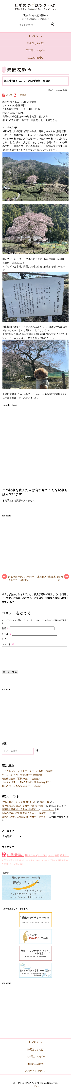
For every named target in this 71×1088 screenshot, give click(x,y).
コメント (8, 644)
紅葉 (10, 855)
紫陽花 (19, 855)
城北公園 (61, 860)
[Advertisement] (26, 538)
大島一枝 (44, 802)
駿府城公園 (18, 864)
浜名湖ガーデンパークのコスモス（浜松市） (21, 578)
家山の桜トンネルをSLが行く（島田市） (23, 786)
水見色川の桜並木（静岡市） (50, 578)
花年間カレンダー (35, 50)
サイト (5, 639)
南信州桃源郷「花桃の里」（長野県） (21, 778)
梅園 (57, 855)
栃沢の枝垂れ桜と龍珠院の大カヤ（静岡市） (25, 813)
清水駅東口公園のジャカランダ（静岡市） (24, 805)
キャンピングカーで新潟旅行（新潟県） (22, 775)
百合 (53, 860)
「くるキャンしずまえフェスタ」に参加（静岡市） (28, 771)
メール (7, 633)
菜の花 (22, 860)
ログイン (35, 1086)
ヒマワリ (42, 855)
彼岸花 (63, 855)
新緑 (10, 860)
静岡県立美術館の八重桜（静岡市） (20, 809)
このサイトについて (35, 1071)
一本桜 (21, 95)
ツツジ (51, 855)
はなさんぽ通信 (35, 57)
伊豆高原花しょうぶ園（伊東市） (19, 802)
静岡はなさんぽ (35, 43)
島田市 (9, 95)
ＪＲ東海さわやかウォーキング (38, 860)
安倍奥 (15, 860)
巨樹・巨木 (8, 864)
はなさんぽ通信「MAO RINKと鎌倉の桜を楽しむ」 (28, 782)
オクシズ (32, 855)
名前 (5, 628)
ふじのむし (48, 809)
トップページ (35, 36)
